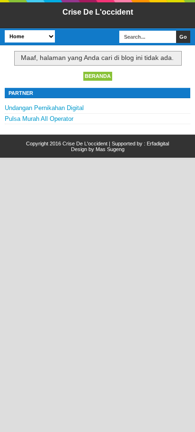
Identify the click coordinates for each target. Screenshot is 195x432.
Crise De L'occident (97, 12)
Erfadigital (158, 143)
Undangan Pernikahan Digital (44, 107)
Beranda (98, 76)
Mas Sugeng (110, 149)
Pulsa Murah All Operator (39, 118)
